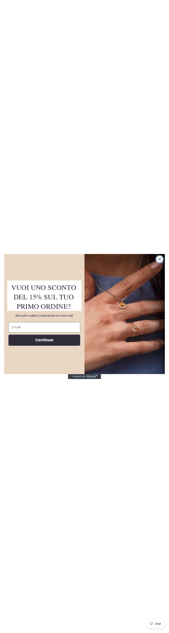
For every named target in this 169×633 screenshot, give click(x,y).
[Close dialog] (159, 259)
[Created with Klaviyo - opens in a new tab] (84, 376)
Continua (44, 339)
